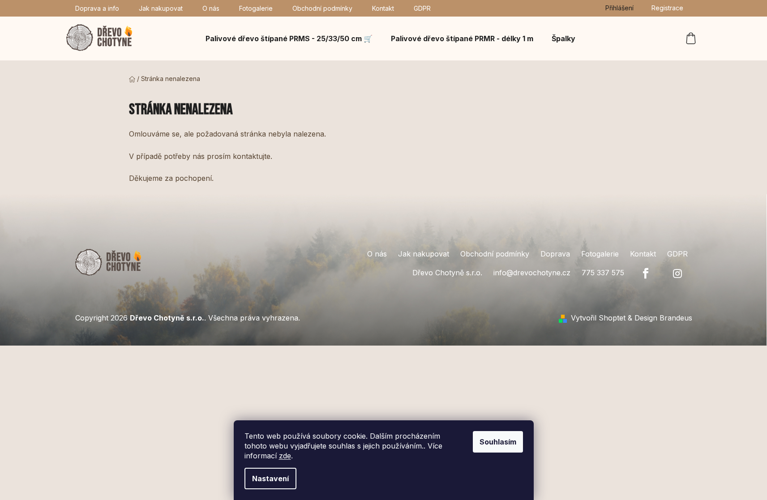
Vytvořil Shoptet (598, 317)
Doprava (555, 253)
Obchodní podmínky (322, 8)
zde (285, 455)
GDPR (422, 8)
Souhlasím (498, 441)
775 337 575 (603, 272)
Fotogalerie (256, 8)
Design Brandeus (663, 317)
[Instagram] (677, 273)
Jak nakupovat (161, 8)
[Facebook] (645, 273)
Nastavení (270, 478)
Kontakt (383, 8)
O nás (210, 8)
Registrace (667, 8)
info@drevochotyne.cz (531, 272)
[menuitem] (289, 38)
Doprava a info (97, 8)
